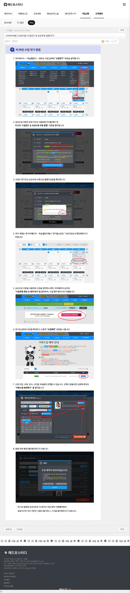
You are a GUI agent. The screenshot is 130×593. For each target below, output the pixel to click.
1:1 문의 (20, 22)
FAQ (31, 22)
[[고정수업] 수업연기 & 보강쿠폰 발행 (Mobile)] (9, 529)
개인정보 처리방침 (10, 576)
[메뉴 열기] (124, 4)
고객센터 (99, 13)
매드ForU (8, 13)
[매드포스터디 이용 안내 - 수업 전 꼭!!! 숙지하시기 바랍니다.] (20, 529)
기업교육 (85, 13)
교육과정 (37, 13)
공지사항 (7, 22)
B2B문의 (7, 583)
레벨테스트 (22, 13)
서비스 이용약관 (9, 573)
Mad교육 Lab (53, 13)
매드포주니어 (70, 13)
